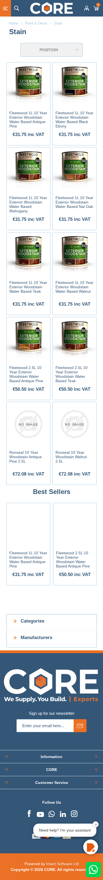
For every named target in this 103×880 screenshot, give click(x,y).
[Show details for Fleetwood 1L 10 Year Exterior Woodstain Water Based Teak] (29, 254)
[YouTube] (40, 813)
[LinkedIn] (63, 813)
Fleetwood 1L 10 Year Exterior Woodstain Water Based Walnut (74, 287)
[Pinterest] (51, 813)
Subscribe (80, 725)
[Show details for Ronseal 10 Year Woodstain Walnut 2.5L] (75, 424)
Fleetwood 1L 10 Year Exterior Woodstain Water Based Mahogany (28, 204)
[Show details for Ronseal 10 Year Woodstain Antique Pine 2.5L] (29, 424)
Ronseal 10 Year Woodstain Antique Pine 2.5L (25, 456)
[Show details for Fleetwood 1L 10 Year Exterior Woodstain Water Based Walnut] (75, 254)
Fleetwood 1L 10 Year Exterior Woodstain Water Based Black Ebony (74, 119)
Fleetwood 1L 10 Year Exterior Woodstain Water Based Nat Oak (74, 202)
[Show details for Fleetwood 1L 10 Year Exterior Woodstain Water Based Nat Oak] (75, 169)
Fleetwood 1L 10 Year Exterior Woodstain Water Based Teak (28, 287)
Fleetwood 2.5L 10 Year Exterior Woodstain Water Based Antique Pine (26, 374)
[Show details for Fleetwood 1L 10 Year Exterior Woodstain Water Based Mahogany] (29, 169)
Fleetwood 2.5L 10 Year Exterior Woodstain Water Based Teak (71, 374)
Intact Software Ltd (62, 864)
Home (13, 23)
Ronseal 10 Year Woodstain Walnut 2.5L (71, 456)
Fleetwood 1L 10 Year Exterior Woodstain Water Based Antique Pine (28, 119)
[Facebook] (29, 813)
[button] (91, 847)
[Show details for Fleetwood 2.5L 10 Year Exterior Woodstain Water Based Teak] (75, 339)
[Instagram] (74, 813)
